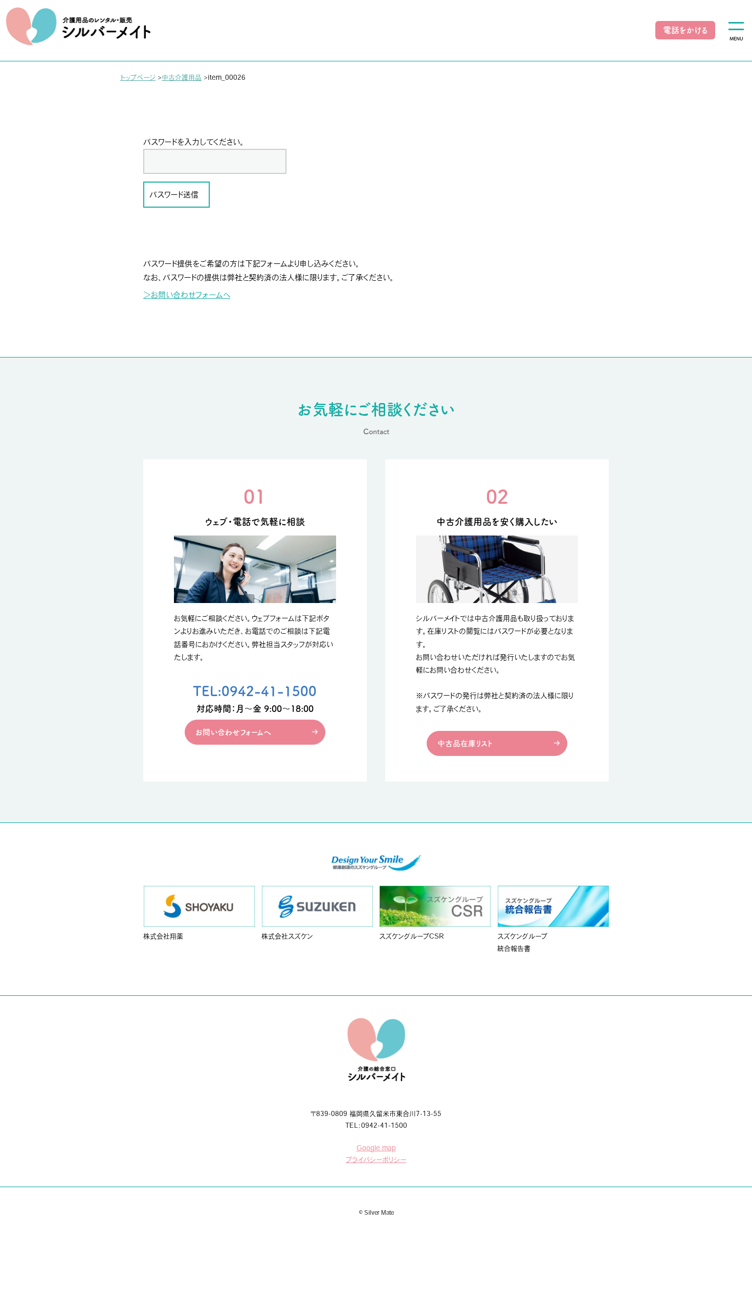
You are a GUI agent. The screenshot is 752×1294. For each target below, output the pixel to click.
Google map (376, 1148)
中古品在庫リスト (465, 743)
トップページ (138, 77)
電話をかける (685, 30)
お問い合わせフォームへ (233, 732)
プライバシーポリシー (376, 1159)
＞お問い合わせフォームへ (186, 295)
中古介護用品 (182, 77)
